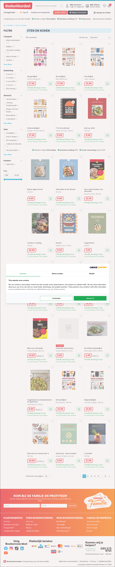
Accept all (90, 298)
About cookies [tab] (57, 273)
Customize (56, 298)
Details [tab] (92, 273)
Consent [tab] (23, 273)
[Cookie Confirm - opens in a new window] (98, 267)
